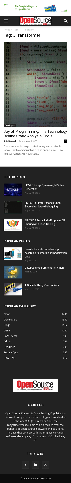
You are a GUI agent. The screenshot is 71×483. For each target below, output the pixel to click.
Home (7, 29)
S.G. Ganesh (10, 141)
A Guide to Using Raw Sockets (42, 285)
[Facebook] (25, 465)
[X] (45, 465)
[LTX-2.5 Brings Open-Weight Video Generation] (13, 190)
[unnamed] (35, 12)
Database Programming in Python (44, 267)
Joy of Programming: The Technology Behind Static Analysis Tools (35, 133)
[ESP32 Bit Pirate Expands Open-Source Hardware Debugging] (13, 207)
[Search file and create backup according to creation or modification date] (13, 253)
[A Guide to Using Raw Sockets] (13, 289)
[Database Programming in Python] (13, 272)
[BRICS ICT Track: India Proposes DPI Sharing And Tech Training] (13, 225)
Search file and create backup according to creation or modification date (46, 253)
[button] (6, 21)
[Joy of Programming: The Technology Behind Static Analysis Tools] (35, 84)
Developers (10, 125)
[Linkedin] (35, 465)
